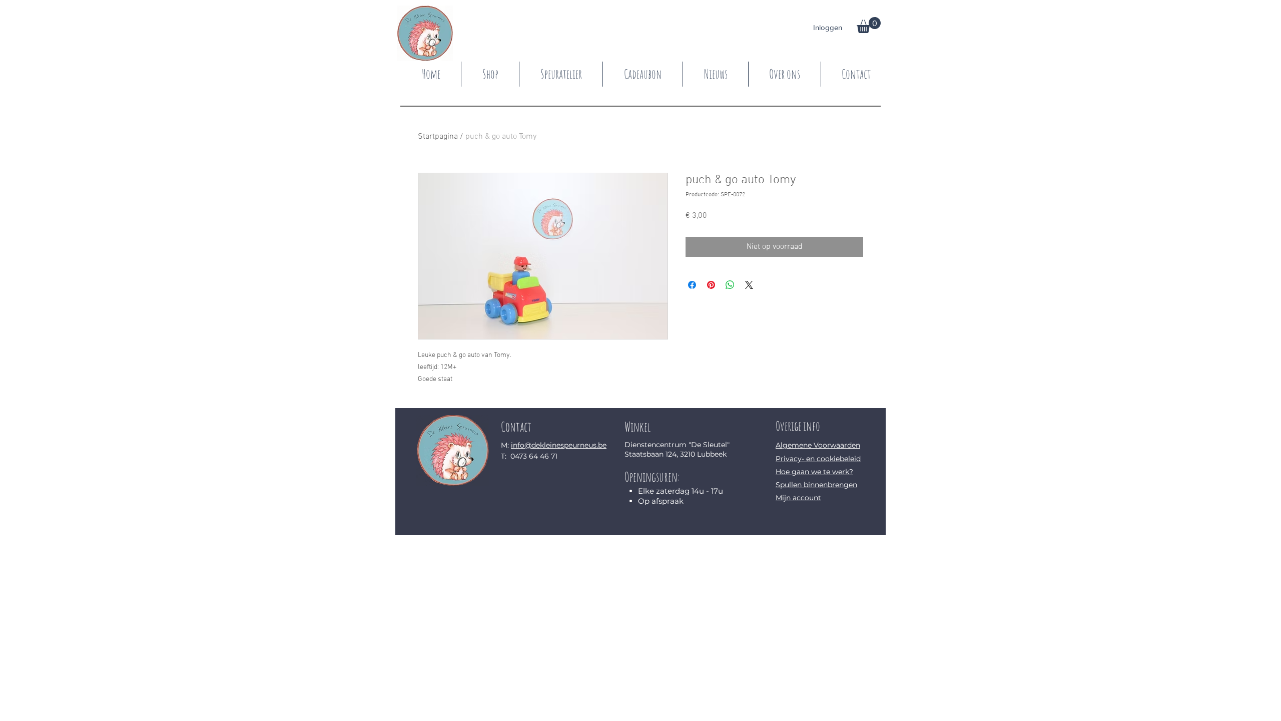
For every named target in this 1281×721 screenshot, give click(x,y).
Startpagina (438, 137)
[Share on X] (749, 285)
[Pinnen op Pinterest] (711, 285)
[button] (869, 25)
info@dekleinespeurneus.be (558, 445)
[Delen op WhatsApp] (730, 285)
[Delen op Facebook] (692, 285)
